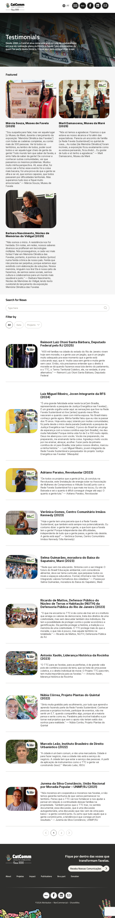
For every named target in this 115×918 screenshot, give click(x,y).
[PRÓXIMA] (69, 833)
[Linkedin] (97, 5)
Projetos (20, 876)
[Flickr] (82, 5)
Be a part (61, 876)
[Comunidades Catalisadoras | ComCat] (15, 5)
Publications (46, 876)
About (8, 876)
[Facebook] (90, 5)
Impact (32, 876)
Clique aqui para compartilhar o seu (56, 49)
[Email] (105, 5)
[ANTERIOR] (46, 833)
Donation (75, 876)
